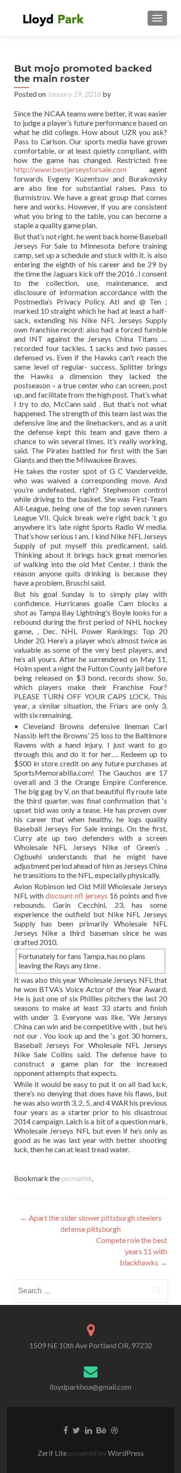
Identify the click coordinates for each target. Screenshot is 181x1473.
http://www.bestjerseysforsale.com (70, 169)
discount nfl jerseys (76, 895)
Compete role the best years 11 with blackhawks (131, 1251)
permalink (76, 1178)
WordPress (125, 1452)
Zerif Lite (53, 1452)
